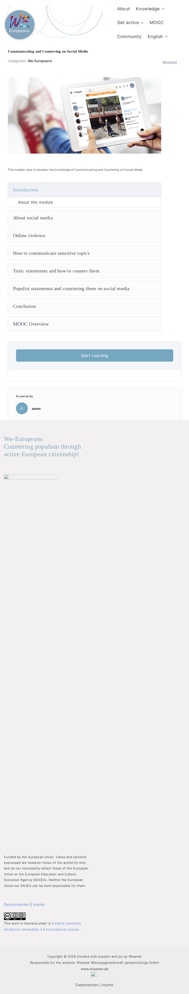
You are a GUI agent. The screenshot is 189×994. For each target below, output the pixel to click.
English (155, 36)
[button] (162, 9)
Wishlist (169, 62)
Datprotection (87, 985)
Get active (128, 22)
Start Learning (94, 355)
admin (36, 409)
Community (129, 36)
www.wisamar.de (95, 969)
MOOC (157, 22)
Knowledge (148, 8)
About (123, 8)
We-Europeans (40, 61)
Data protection (17, 904)
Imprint (39, 904)
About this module (35, 202)
